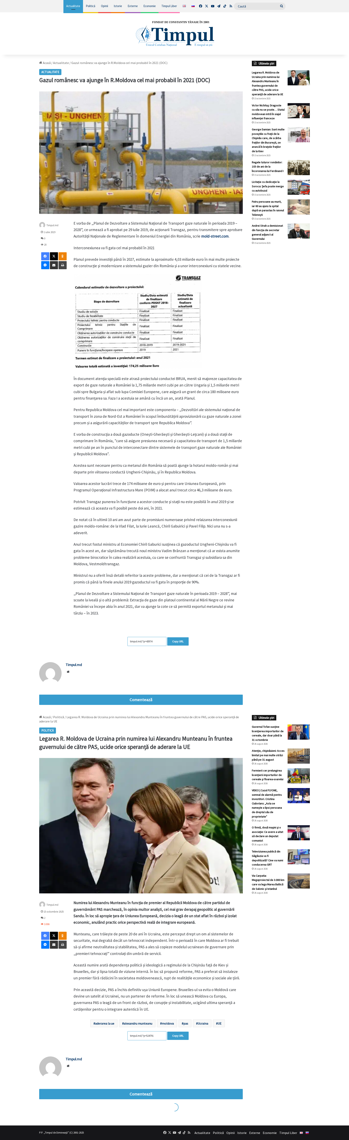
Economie (149, 6)
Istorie (118, 6)
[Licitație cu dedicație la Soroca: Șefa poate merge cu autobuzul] (299, 187)
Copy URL (178, 641)
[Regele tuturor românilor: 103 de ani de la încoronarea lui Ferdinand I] (299, 167)
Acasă (46, 63)
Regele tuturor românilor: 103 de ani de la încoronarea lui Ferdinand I (268, 166)
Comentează (141, 699)
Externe (133, 6)
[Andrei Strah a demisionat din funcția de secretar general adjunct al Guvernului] (299, 231)
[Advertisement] (281, 315)
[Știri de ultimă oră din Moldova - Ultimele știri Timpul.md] (174, 33)
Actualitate (73, 6)
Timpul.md (74, 664)
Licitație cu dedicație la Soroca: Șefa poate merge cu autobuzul (268, 186)
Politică (90, 6)
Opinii (104, 6)
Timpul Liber (169, 6)
